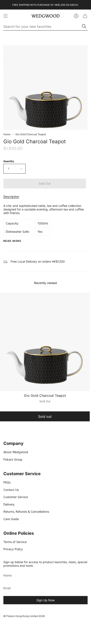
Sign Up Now (45, 600)
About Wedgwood (15, 452)
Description (11, 196)
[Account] (76, 16)
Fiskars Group (12, 459)
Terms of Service (15, 542)
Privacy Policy (13, 549)
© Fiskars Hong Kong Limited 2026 (24, 616)
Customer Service (15, 497)
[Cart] (85, 16)
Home (6, 134)
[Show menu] (5, 16)
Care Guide (11, 519)
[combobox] (42, 26)
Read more (12, 241)
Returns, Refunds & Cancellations (26, 511)
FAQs (7, 482)
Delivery (9, 504)
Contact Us (11, 490)
